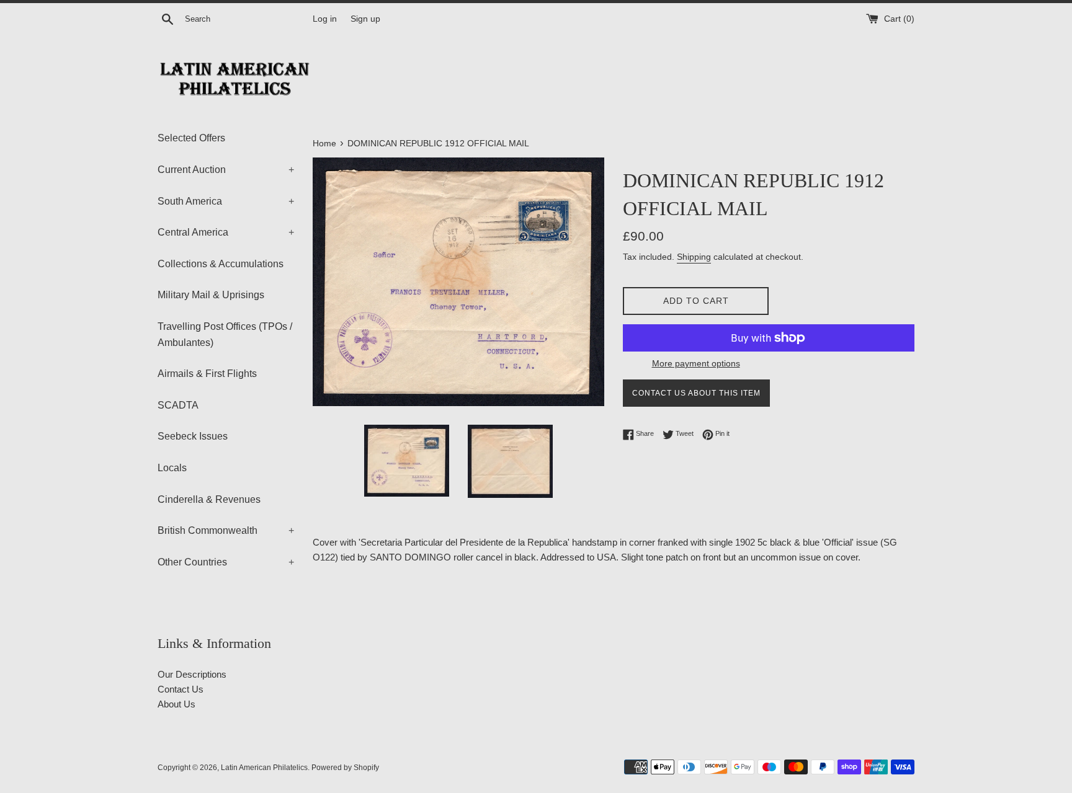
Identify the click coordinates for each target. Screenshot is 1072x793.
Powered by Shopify (345, 767)
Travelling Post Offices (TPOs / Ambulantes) (225, 334)
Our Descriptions (192, 674)
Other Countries (226, 562)
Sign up (365, 19)
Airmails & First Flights (207, 373)
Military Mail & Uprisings (211, 295)
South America (226, 201)
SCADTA (178, 405)
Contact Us (180, 689)
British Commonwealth (226, 530)
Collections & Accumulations (221, 264)
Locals (172, 468)
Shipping (694, 257)
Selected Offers (191, 138)
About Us (176, 704)
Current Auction (226, 169)
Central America (226, 232)
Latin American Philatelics (264, 767)
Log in (325, 19)
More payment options (696, 363)
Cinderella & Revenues (209, 499)
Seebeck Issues (193, 436)
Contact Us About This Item (696, 393)
